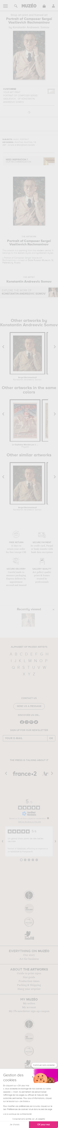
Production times (29, 981)
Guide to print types (29, 973)
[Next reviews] (55, 841)
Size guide (29, 977)
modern (40, 250)
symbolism (41, 253)
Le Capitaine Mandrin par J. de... (25, 446)
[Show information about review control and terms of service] (48, 818)
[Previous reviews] (2, 841)
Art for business (29, 959)
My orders (29, 1003)
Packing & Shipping (29, 985)
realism (21, 253)
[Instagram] (26, 723)
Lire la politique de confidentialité (17, 1114)
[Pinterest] (31, 723)
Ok (51, 738)
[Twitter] (36, 723)
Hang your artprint (29, 989)
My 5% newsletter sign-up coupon (29, 1011)
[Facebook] (22, 723)
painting (23, 250)
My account (29, 1007)
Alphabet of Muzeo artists (29, 647)
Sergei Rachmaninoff (27, 379)
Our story (29, 955)
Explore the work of (24, 292)
